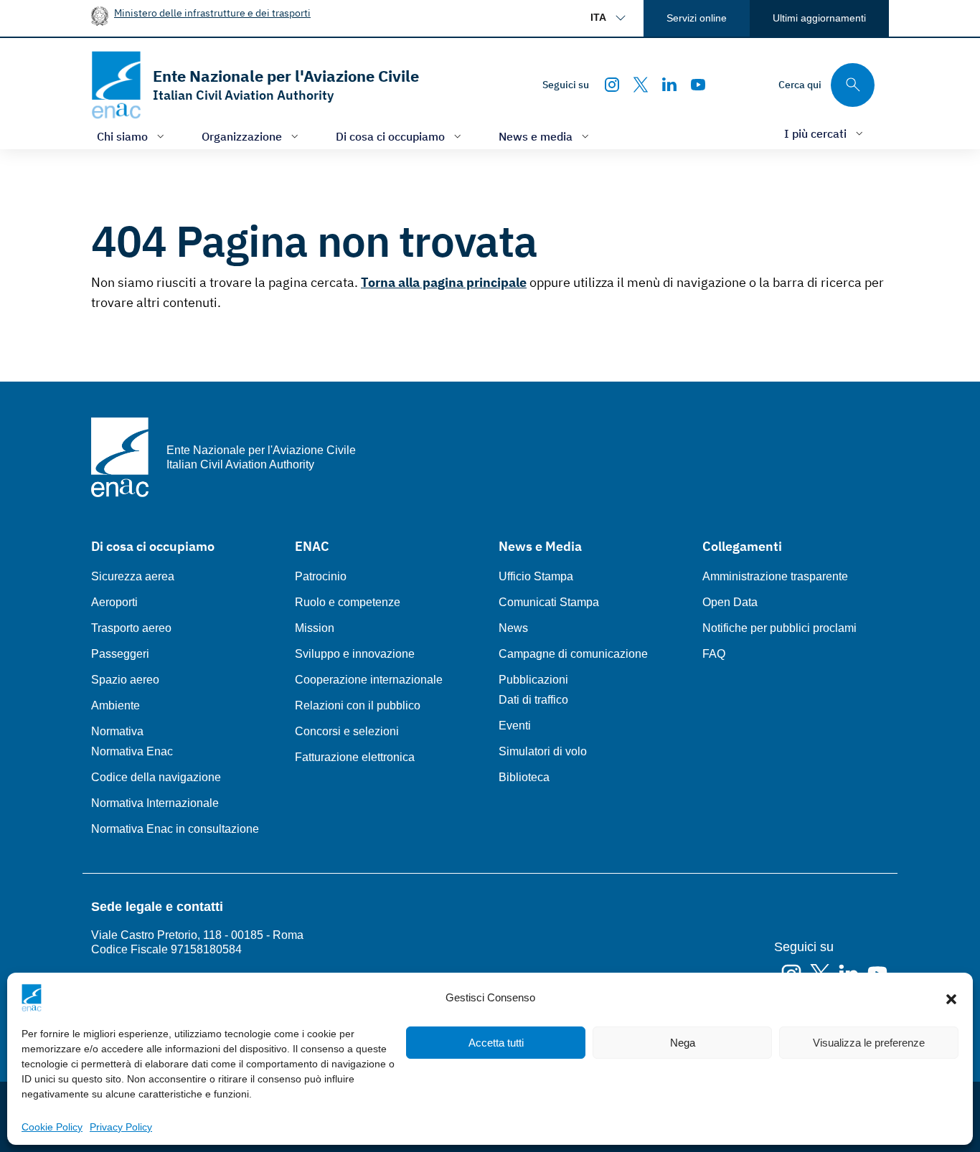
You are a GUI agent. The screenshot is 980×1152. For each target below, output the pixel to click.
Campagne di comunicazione (573, 654)
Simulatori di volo (543, 751)
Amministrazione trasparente (775, 576)
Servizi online (696, 18)
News (513, 628)
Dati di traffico (533, 700)
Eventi (515, 725)
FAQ (713, 654)
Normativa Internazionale (155, 803)
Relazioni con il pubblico (357, 705)
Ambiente (115, 705)
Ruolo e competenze (347, 602)
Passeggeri (120, 654)
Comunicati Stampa (549, 602)
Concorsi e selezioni (347, 731)
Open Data (730, 602)
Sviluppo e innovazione (355, 654)
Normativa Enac (132, 751)
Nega (682, 1043)
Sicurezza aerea (132, 576)
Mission (314, 628)
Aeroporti (114, 602)
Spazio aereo (125, 680)
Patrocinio (321, 576)
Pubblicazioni (533, 680)
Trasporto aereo (131, 628)
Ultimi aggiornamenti (819, 18)
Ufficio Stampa (536, 576)
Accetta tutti (496, 1043)
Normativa (117, 731)
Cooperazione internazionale (369, 680)
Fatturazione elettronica (355, 757)
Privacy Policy (121, 1127)
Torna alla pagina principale (444, 282)
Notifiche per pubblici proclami (779, 628)
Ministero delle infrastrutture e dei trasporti (212, 12)
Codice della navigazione (156, 777)
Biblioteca (524, 777)
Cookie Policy (52, 1127)
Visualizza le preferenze (869, 1043)
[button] (951, 998)
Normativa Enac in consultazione (175, 829)
